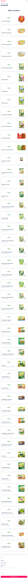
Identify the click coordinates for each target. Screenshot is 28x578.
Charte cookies (2, 572)
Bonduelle (7, 3)
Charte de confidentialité (3, 569)
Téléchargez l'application (14, 576)
